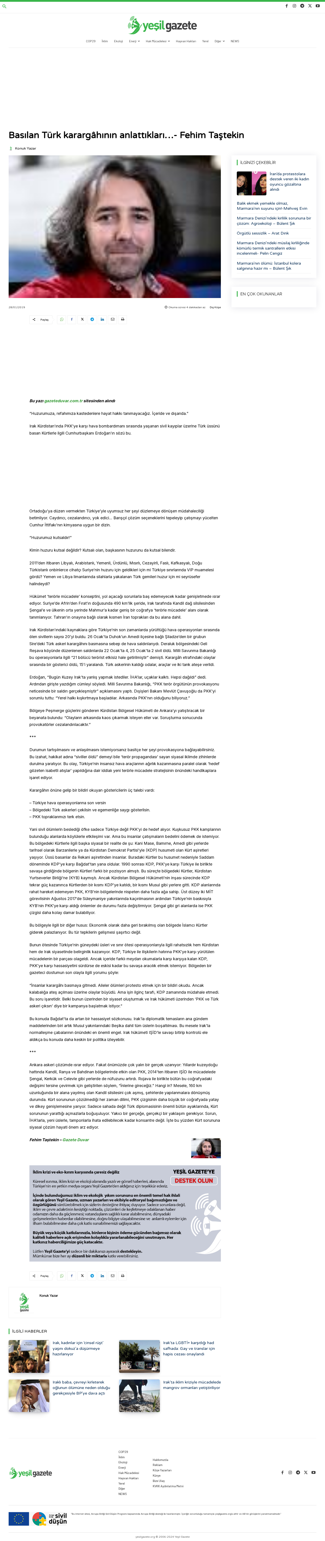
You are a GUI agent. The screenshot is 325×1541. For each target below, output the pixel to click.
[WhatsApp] (61, 319)
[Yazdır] (122, 319)
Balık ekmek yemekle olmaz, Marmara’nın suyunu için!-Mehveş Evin (272, 206)
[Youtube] (318, 6)
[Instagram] (294, 6)
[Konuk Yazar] (11, 148)
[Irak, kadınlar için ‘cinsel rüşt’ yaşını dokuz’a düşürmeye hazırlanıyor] (29, 1356)
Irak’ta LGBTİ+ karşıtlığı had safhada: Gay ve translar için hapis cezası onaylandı (189, 1348)
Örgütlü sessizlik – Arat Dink (263, 233)
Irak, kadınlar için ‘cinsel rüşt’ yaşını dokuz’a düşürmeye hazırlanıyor (78, 1348)
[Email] (112, 319)
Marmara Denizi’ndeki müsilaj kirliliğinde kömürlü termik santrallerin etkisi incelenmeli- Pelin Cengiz (273, 248)
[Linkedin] (102, 319)
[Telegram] (302, 6)
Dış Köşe (215, 307)
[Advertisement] (162, 81)
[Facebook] (286, 6)
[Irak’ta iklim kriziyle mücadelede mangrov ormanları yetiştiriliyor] (139, 1395)
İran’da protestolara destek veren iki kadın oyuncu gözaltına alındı (289, 181)
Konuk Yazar (25, 148)
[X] (310, 6)
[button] (4, 6)
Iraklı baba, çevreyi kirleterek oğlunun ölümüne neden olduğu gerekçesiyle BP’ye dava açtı (81, 1388)
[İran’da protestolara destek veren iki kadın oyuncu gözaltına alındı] (251, 183)
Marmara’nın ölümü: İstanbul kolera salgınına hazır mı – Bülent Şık (269, 266)
